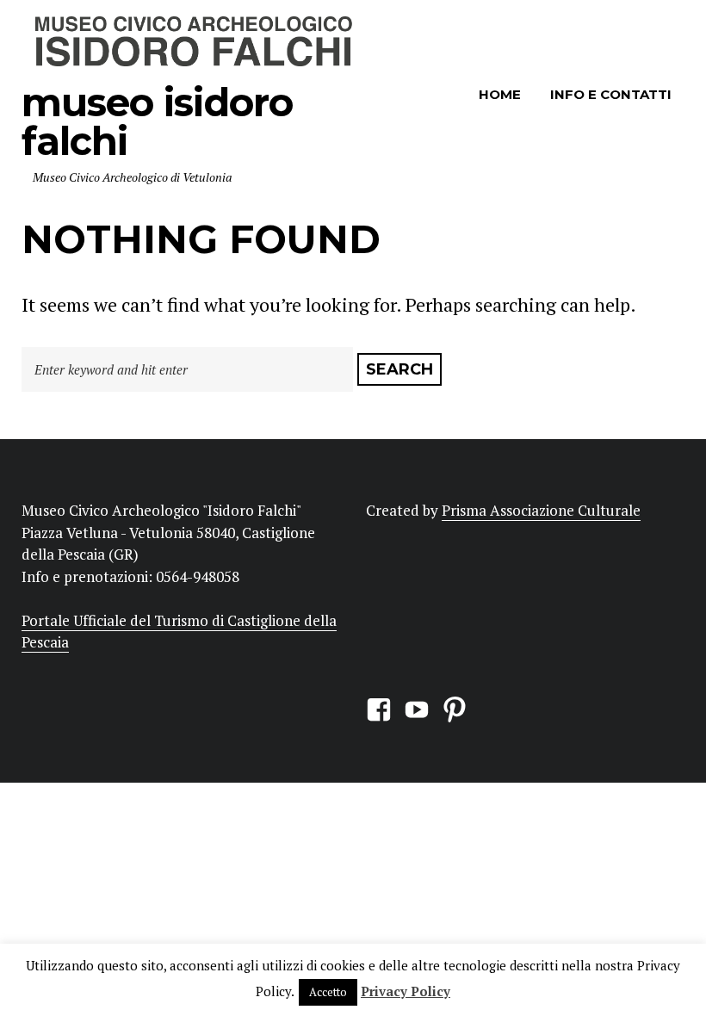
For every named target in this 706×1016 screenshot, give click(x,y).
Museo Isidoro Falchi (157, 121)
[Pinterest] (455, 707)
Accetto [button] (328, 992)
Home (500, 94)
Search (399, 369)
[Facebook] (379, 707)
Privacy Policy (405, 991)
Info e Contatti (611, 94)
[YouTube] (417, 707)
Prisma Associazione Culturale (541, 510)
